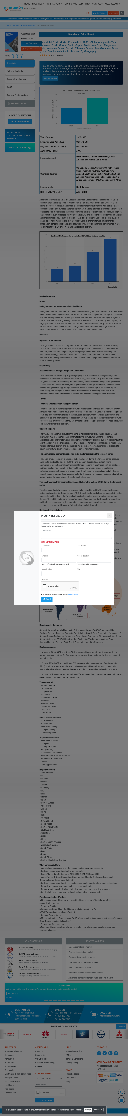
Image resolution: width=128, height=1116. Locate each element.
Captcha (44, 579)
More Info (98, 1110)
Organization (47, 569)
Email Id (45, 556)
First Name (46, 546)
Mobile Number (83, 556)
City (78, 569)
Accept (88, 1110)
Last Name (81, 546)
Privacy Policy (73, 594)
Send (48, 599)
